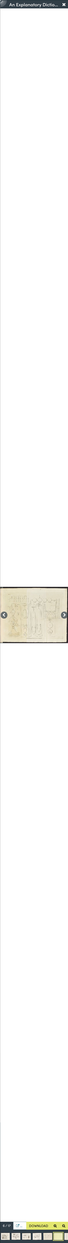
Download (38, 1225)
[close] (64, 4)
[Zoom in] (55, 1226)
